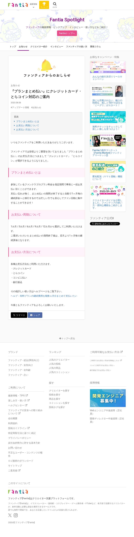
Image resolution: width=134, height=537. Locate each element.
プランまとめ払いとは (27, 121)
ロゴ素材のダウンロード (20, 460)
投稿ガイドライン (17, 428)
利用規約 (12, 423)
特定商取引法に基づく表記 (22, 433)
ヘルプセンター (16, 405)
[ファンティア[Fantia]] (18, 5)
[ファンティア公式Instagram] (16, 516)
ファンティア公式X (102, 218)
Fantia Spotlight (67, 19)
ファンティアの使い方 (76, 46)
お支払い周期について (27, 125)
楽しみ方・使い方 (17, 400)
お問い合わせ (15, 447)
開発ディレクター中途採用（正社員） (107, 420)
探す (51, 382)
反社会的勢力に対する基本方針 (24, 443)
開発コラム (95, 46)
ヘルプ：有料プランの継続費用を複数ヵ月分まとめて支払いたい (44, 296)
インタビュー (56, 46)
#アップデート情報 (20, 107)
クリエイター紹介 (38, 46)
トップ (13, 46)
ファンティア (33, 27)
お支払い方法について (27, 129)
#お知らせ (36, 107)
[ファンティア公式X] (10, 516)
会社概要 (12, 418)
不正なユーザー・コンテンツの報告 (25, 454)
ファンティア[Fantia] (25, 522)
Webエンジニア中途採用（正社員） (106, 412)
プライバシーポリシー (19, 438)
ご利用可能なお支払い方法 (104, 352)
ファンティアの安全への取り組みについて (25, 412)
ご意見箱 (12, 470)
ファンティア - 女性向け (20, 365)
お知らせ (23, 46)
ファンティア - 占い (18, 375)
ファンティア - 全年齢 (19, 370)
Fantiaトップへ (67, 33)
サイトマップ (15, 465)
